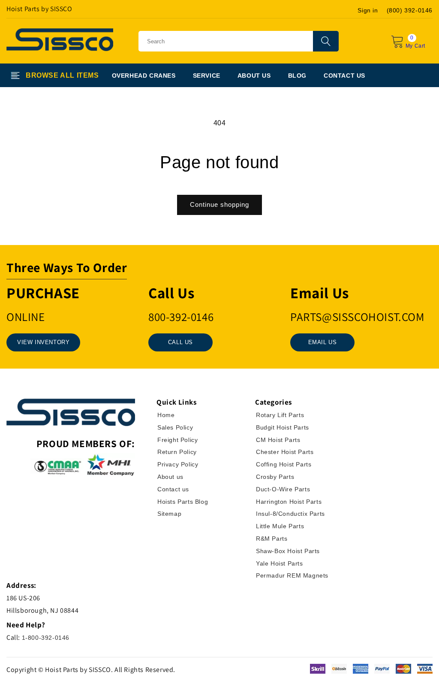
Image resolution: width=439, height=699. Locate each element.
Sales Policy (175, 427)
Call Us (180, 342)
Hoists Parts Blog (182, 501)
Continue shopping (219, 204)
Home (165, 415)
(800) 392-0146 (410, 10)
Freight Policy (177, 439)
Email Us (322, 342)
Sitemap (169, 513)
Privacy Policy (177, 464)
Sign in (368, 10)
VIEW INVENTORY (43, 342)
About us (170, 476)
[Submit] (326, 41)
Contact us (173, 489)
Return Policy (177, 451)
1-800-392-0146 (45, 637)
